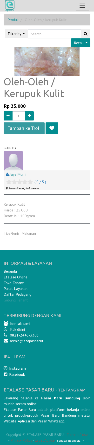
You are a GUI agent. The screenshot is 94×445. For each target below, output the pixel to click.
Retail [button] (79, 42)
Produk (13, 19)
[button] (52, 128)
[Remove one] (8, 115)
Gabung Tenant (16, 300)
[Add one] (29, 115)
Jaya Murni (18, 174)
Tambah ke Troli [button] (24, 128)
